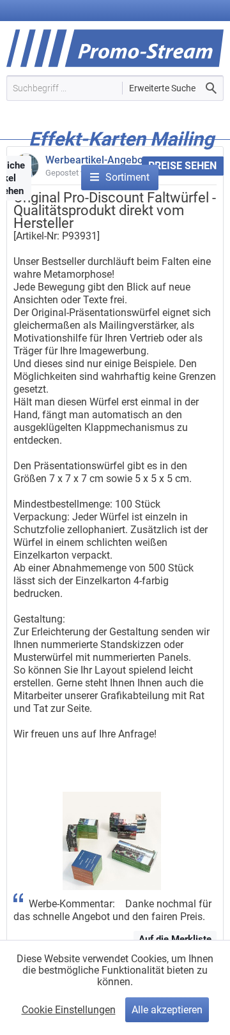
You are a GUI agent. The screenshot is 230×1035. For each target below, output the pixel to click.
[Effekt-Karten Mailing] (121, 158)
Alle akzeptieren (167, 1010)
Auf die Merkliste (175, 939)
